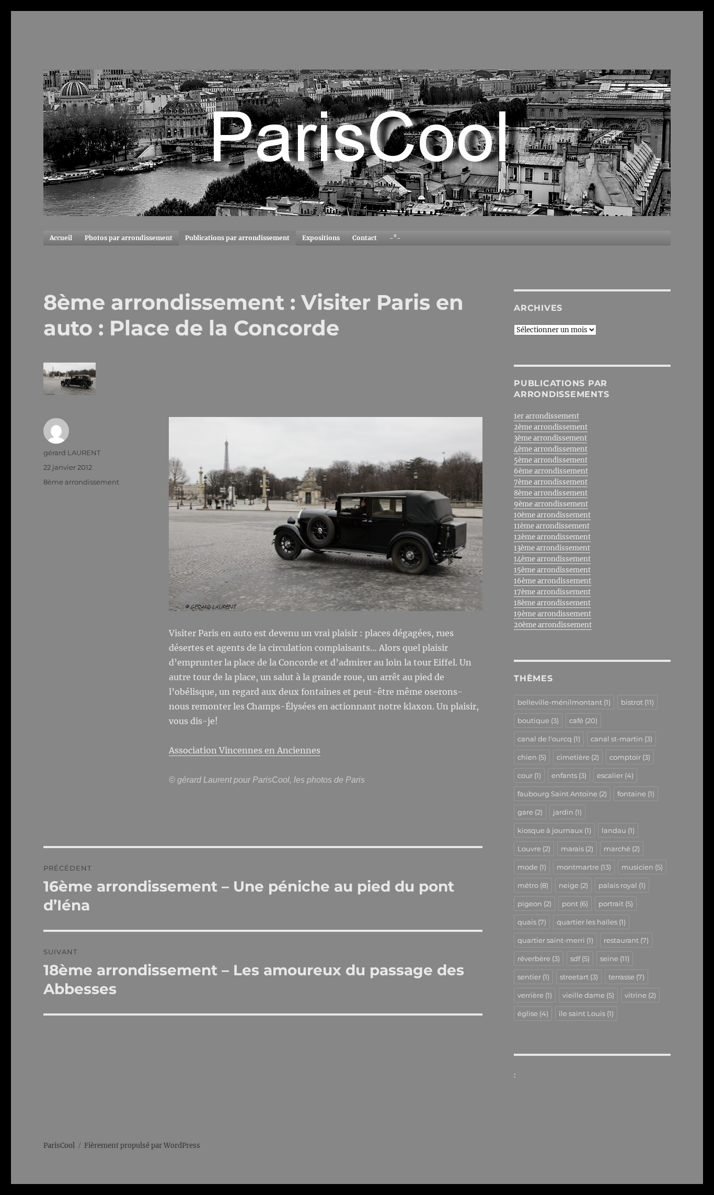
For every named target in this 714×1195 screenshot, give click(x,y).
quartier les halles (591, 922)
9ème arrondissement (551, 504)
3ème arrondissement (550, 438)
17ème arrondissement (552, 592)
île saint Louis (586, 1013)
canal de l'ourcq (548, 739)
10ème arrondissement (552, 515)
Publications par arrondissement (237, 238)
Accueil (61, 238)
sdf (580, 958)
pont (575, 903)
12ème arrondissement (552, 537)
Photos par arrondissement (128, 238)
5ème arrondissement (551, 460)
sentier (533, 977)
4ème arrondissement (551, 449)
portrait (615, 903)
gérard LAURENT (71, 452)
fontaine (635, 794)
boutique (538, 720)
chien (531, 757)
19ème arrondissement (552, 614)
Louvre (533, 848)
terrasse (626, 977)
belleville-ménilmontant (564, 702)
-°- (395, 238)
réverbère (538, 958)
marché (622, 848)
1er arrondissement (546, 416)
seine (614, 958)
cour (529, 775)
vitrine (640, 995)
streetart (579, 977)
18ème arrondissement (552, 603)
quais (531, 922)
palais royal (622, 885)
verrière (534, 995)
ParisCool (59, 1145)
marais (577, 848)
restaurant (626, 940)
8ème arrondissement (81, 482)
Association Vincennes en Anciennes (244, 750)
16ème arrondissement (552, 581)
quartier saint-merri (555, 940)
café (583, 720)
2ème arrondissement (551, 427)
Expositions (321, 238)
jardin (567, 812)
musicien (642, 867)
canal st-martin (621, 739)
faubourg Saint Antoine (562, 794)
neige (573, 885)
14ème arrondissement (552, 559)
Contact (364, 238)
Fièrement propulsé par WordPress (142, 1145)
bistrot (637, 702)
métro (532, 885)
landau (618, 830)
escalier (615, 775)
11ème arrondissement (552, 526)
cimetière (578, 757)
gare (530, 812)
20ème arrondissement (553, 625)
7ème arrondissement (551, 482)
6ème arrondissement (551, 471)
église (532, 1013)
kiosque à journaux (554, 830)
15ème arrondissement (552, 570)
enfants (568, 775)
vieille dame (588, 995)
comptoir (629, 757)
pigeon (534, 903)
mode (531, 867)
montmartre (584, 867)
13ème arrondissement (552, 548)
